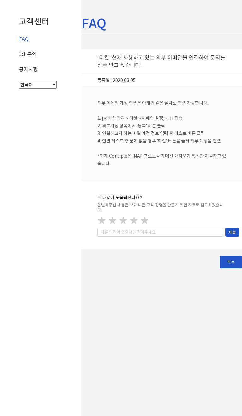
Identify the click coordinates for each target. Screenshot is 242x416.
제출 (232, 232)
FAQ (24, 39)
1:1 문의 (28, 54)
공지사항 (28, 69)
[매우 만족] (144, 220)
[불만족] (112, 220)
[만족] (134, 220)
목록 (231, 262)
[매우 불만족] (101, 220)
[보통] (123, 220)
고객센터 (34, 21)
